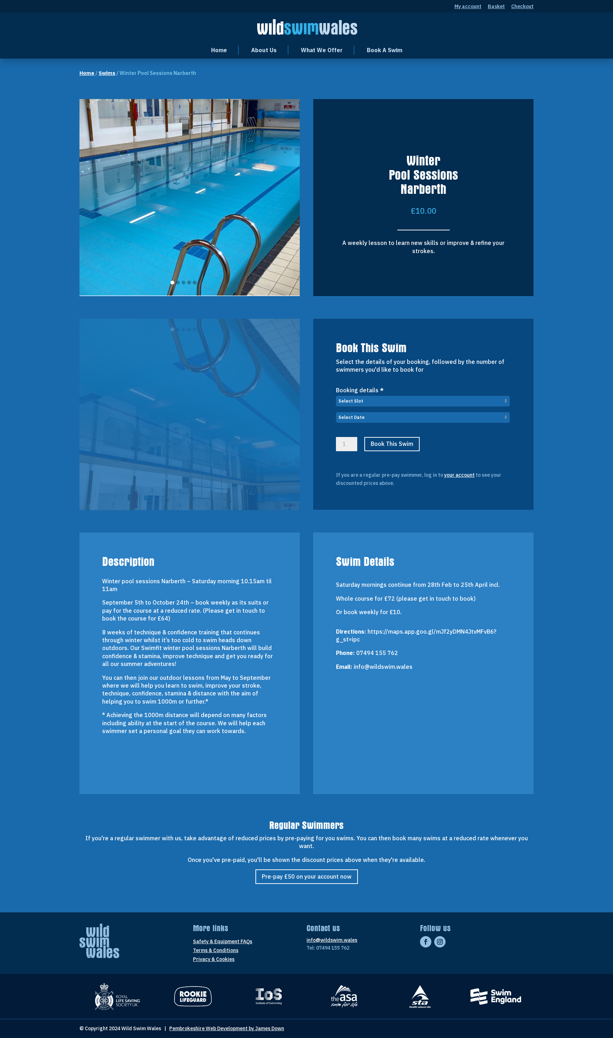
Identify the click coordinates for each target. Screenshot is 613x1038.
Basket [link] (496, 7)
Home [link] (219, 50)
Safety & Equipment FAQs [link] (222, 942)
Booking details (359, 390)
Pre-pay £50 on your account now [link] (307, 876)
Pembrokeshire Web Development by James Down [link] (226, 1028)
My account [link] (467, 7)
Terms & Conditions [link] (215, 951)
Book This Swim (392, 443)
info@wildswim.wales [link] (331, 940)
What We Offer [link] (322, 50)
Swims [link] (107, 73)
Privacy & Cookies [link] (213, 959)
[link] (307, 26)
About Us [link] (264, 50)
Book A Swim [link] (384, 50)
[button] (425, 941)
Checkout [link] (522, 7)
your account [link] (459, 475)
